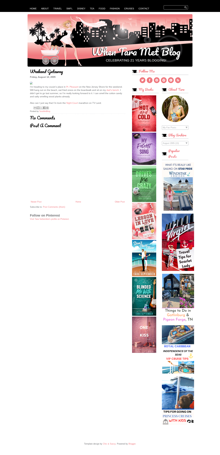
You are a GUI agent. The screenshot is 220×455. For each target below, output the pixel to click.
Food (102, 8)
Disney (81, 8)
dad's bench (112, 90)
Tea (92, 8)
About (45, 8)
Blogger (132, 444)
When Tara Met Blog (136, 51)
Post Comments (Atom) (54, 207)
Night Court (72, 103)
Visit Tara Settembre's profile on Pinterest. (49, 219)
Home (33, 8)
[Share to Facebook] (44, 107)
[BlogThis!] (38, 107)
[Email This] (35, 107)
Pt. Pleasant (72, 87)
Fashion (115, 8)
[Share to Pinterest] (47, 107)
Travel (57, 8)
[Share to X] (41, 107)
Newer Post (36, 202)
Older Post (120, 202)
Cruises (129, 8)
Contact (144, 8)
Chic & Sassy (109, 444)
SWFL (69, 8)
